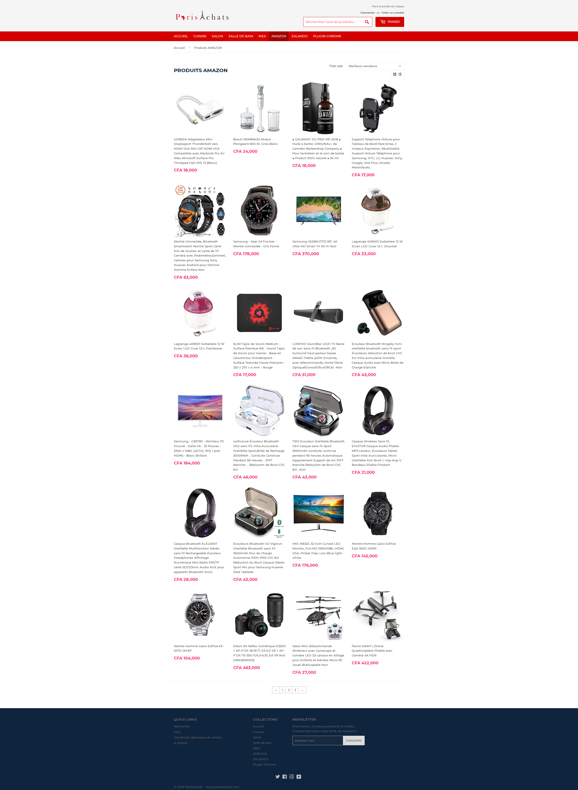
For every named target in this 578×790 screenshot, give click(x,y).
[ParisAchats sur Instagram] (291, 777)
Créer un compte (393, 12)
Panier (393, 22)
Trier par (336, 66)
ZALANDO (299, 36)
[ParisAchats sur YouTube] (298, 777)
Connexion (368, 12)
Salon (217, 36)
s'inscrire (354, 740)
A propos (180, 743)
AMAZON (278, 36)
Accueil (181, 36)
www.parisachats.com (222, 787)
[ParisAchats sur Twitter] (277, 777)
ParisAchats (194, 787)
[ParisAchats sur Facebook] (284, 777)
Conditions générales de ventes (197, 737)
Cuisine (199, 36)
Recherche (182, 726)
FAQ (177, 732)
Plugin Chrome (327, 36)
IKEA (262, 36)
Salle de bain (240, 36)
